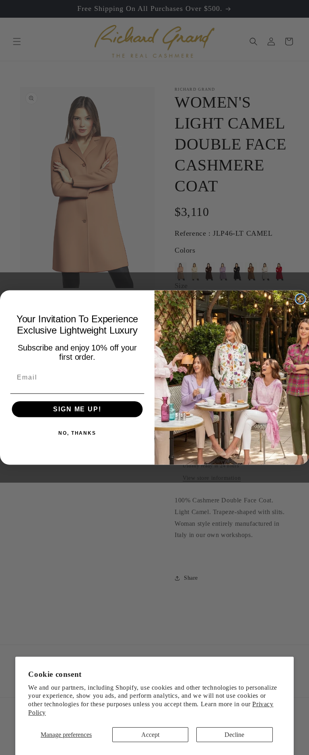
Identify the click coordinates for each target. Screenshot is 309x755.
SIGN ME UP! (77, 409)
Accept (150, 734)
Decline (234, 734)
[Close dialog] (300, 299)
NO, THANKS (77, 433)
